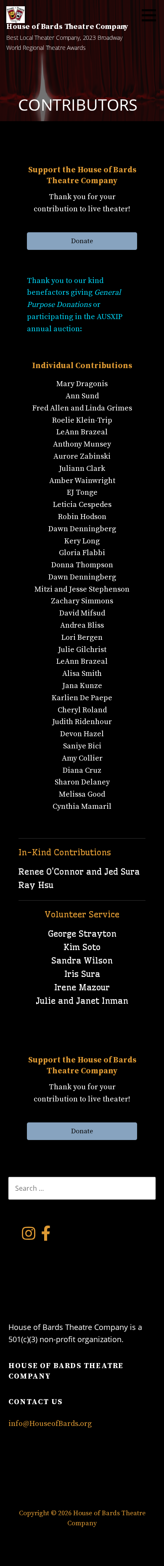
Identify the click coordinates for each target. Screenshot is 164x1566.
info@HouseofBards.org (50, 1423)
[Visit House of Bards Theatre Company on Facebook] (46, 1236)
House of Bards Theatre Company (67, 26)
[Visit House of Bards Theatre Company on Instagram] (28, 1236)
